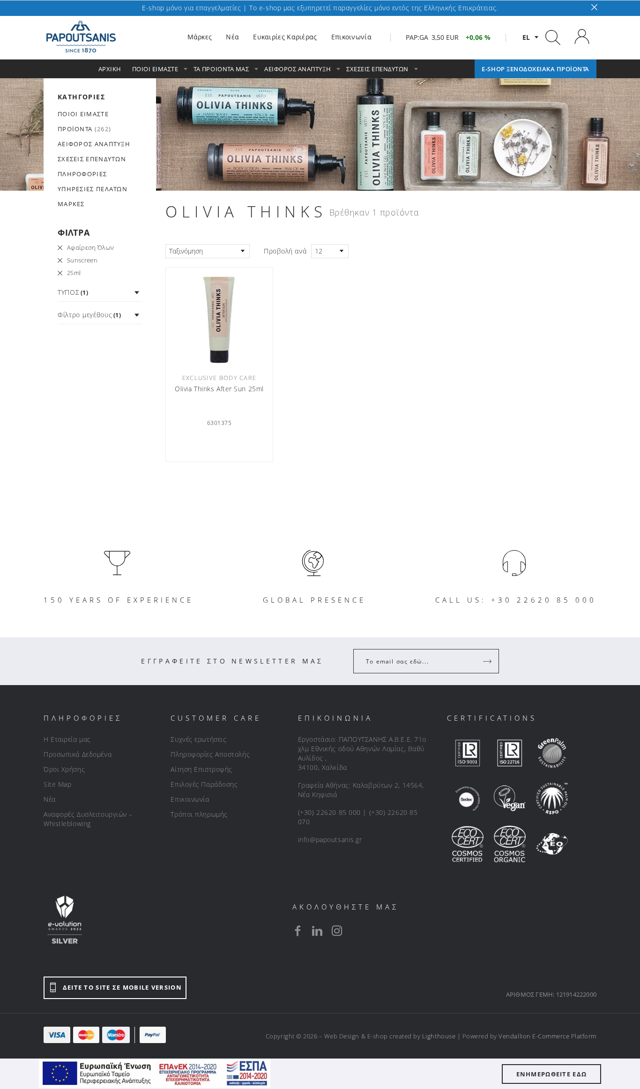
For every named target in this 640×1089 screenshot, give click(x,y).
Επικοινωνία (190, 799)
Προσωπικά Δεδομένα (78, 754)
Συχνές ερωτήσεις (198, 739)
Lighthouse (438, 1036)
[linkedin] (317, 930)
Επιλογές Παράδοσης (204, 784)
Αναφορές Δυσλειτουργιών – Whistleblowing (88, 819)
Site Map (57, 784)
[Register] (488, 661)
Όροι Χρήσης (64, 769)
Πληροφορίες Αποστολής (210, 754)
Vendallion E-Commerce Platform (547, 1036)
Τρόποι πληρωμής (199, 814)
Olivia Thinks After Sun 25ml (219, 389)
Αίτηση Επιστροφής (201, 769)
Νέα (50, 799)
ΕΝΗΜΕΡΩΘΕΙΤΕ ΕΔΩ (551, 1074)
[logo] (81, 37)
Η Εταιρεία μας (67, 739)
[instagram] (337, 930)
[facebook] (297, 930)
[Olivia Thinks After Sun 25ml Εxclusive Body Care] (219, 319)
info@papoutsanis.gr (330, 839)
